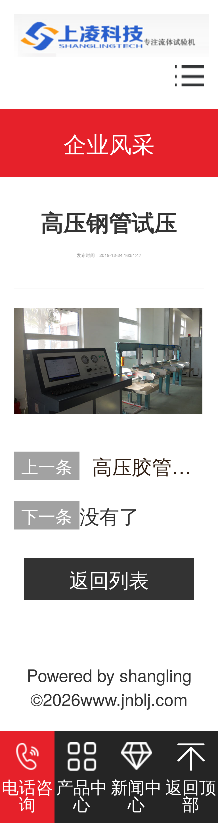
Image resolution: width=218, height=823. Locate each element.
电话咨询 (27, 794)
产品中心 (81, 794)
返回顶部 (190, 794)
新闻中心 (136, 794)
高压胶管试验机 (148, 466)
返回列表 (109, 579)
